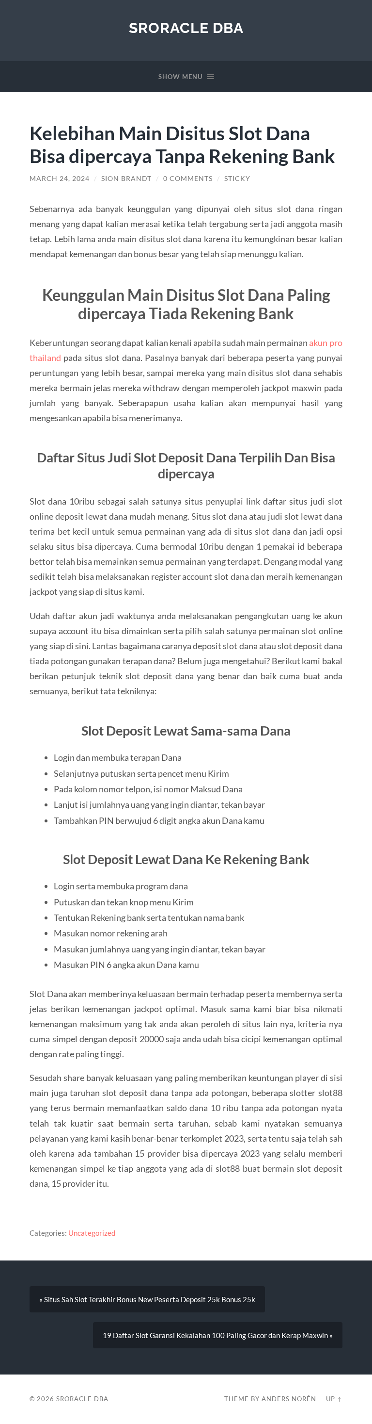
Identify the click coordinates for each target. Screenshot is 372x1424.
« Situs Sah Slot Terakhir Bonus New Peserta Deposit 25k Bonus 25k (147, 1299)
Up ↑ (334, 1399)
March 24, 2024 (60, 178)
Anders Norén (289, 1399)
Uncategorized (91, 1232)
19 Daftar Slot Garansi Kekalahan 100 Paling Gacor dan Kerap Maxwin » (218, 1335)
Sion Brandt (126, 178)
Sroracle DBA (186, 27)
